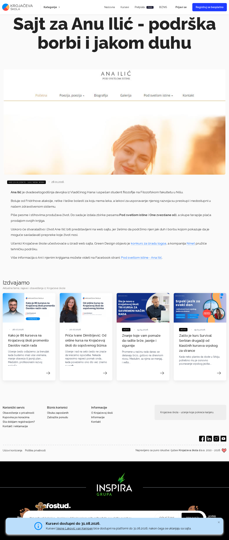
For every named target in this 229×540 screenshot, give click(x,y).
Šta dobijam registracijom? (19, 421)
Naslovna (109, 7)
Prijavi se (181, 7)
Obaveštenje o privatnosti (18, 412)
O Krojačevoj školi (102, 412)
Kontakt (96, 421)
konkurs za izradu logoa (148, 243)
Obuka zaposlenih (58, 412)
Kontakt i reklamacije (15, 426)
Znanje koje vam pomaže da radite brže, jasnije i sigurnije (141, 340)
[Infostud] (55, 506)
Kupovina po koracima (16, 417)
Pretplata (143, 7)
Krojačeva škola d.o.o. (192, 450)
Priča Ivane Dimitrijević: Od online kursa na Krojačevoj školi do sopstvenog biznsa (85, 340)
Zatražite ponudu (57, 417)
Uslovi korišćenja (12, 450)
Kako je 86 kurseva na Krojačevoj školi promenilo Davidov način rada (28, 340)
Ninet (191, 243)
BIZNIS (163, 7)
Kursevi (125, 7)
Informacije (98, 417)
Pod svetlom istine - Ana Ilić (141, 257)
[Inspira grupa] (114, 484)
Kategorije (50, 7)
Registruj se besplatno (209, 7)
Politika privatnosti (35, 450)
